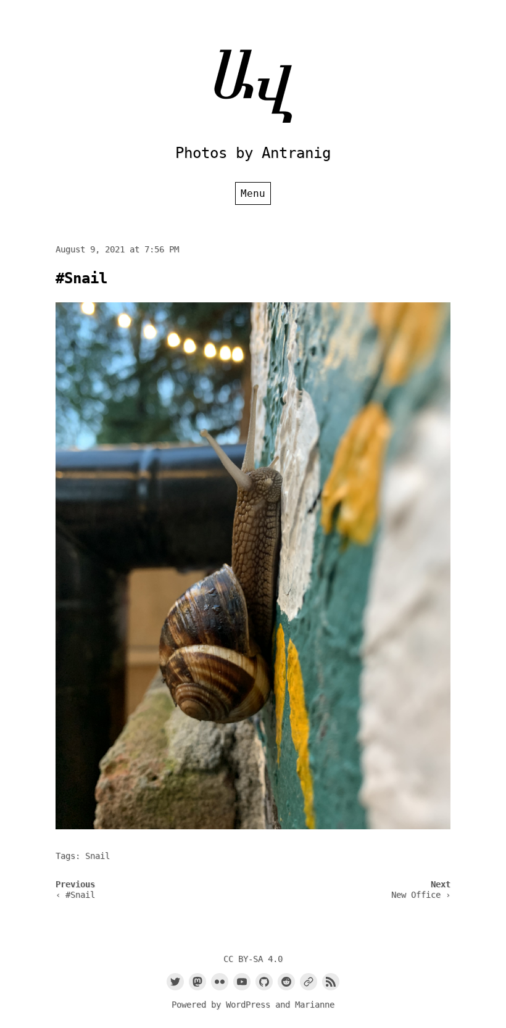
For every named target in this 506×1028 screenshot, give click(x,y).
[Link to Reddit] (286, 981)
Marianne (314, 1004)
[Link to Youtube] (242, 981)
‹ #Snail (75, 895)
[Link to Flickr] (219, 981)
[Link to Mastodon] (197, 981)
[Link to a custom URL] (308, 981)
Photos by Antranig (253, 153)
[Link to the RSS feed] (330, 981)
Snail (97, 856)
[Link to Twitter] (175, 981)
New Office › (420, 895)
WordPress (248, 1004)
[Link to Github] (264, 981)
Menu (253, 193)
